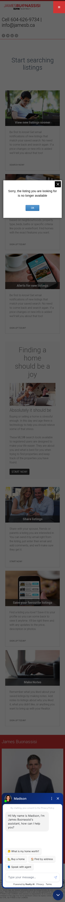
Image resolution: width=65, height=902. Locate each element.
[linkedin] (12, 35)
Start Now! (19, 471)
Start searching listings (32, 64)
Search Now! (17, 164)
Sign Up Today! (18, 244)
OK (32, 208)
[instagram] (16, 35)
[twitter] (7, 35)
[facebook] (3, 35)
